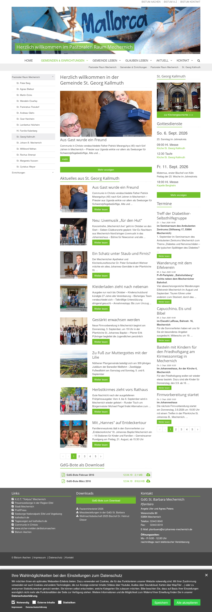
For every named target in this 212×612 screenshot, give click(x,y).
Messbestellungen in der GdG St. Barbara (102, 512)
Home (29, 60)
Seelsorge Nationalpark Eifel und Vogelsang (38, 513)
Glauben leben (136, 60)
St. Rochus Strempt (26, 154)
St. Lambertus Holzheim (28, 124)
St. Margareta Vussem (27, 160)
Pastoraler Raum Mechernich (102, 67)
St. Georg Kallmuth (191, 67)
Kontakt (183, 60)
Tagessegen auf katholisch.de (31, 521)
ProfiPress (20, 510)
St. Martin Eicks (24, 94)
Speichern (161, 602)
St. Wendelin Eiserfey (27, 100)
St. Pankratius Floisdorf (28, 106)
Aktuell (162, 60)
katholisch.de (22, 517)
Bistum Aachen (151, 1)
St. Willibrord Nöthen (26, 148)
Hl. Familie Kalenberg (27, 130)
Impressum (40, 557)
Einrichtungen (18, 172)
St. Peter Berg (23, 83)
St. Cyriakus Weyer (26, 166)
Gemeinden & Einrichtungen (62, 60)
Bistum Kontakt (190, 1)
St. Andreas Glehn (25, 112)
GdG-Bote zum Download (106, 500)
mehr (65, 159)
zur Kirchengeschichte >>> (178, 114)
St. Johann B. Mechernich (29, 142)
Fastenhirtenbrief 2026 (91, 508)
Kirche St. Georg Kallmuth (171, 148)
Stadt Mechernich (24, 506)
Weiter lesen (101, 209)
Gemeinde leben (105, 60)
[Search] (196, 60)
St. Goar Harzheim (25, 118)
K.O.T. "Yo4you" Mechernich (30, 499)
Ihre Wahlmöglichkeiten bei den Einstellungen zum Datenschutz (67, 575)
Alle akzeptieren (187, 602)
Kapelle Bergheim (166, 185)
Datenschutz (56, 557)
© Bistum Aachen (21, 557)
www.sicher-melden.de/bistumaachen (35, 528)
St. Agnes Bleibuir (25, 89)
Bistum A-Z (170, 1)
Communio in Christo (26, 524)
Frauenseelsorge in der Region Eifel (34, 502)
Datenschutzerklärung (24, 596)
